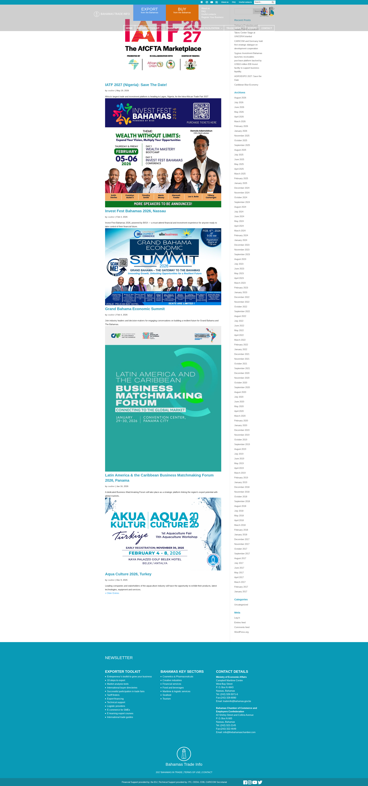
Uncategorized (241, 604)
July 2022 (238, 321)
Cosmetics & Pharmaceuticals (178, 676)
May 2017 (239, 572)
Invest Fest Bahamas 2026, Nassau (135, 211)
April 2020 (239, 411)
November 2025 (241, 135)
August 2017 (240, 558)
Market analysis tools (118, 684)
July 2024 (238, 211)
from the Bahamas (149, 12)
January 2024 (240, 240)
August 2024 (240, 207)
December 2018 (241, 487)
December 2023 (241, 245)
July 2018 (238, 511)
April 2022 (239, 335)
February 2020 (241, 420)
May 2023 (239, 273)
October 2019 (240, 439)
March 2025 (240, 173)
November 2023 (241, 249)
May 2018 (239, 515)
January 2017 (240, 591)
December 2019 (241, 430)
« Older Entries (112, 593)
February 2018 (241, 530)
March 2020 (240, 416)
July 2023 (238, 264)
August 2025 (240, 150)
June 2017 (239, 568)
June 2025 (239, 159)
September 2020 (242, 387)
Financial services (172, 684)
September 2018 (242, 501)
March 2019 (240, 473)
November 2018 (241, 492)
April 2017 (239, 577)
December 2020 (241, 373)
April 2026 (239, 116)
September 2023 (242, 254)
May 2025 (239, 164)
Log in (237, 617)
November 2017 (241, 544)
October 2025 (240, 140)
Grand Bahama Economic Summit (135, 309)
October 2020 (240, 382)
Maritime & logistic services (176, 691)
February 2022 (241, 344)
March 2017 (240, 582)
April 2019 (239, 468)
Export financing (115, 698)
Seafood (167, 695)
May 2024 (239, 221)
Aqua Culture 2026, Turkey (128, 574)
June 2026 (239, 107)
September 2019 (242, 444)
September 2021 (242, 368)
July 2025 (238, 154)
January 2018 (240, 534)
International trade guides (120, 717)
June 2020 (239, 401)
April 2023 (239, 278)
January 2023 (240, 292)
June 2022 (239, 325)
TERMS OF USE (192, 772)
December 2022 (241, 297)
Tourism (167, 698)
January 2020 (240, 425)
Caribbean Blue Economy (246, 84)
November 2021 (241, 359)
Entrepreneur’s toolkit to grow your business (129, 676)
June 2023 (239, 268)
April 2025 (239, 169)
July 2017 (238, 563)
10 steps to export (116, 680)
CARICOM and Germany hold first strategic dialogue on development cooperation (248, 45)
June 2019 (239, 458)
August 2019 (240, 449)
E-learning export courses (120, 713)
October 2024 (240, 197)
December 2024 (241, 188)
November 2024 (241, 192)
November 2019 (241, 435)
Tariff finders (113, 695)
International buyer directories (122, 687)
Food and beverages (173, 687)
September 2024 (242, 202)
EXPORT (149, 9)
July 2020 (238, 397)
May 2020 (239, 406)
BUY (182, 9)
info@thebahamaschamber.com (239, 732)
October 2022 (240, 306)
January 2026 (240, 131)
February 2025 (241, 178)
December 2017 (241, 539)
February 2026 (241, 126)
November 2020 (241, 378)
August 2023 (240, 259)
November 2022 (241, 302)
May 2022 (239, 330)
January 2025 (240, 183)
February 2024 (241, 235)
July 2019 (238, 454)
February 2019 (241, 477)
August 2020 (240, 392)
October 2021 (240, 363)
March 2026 (240, 121)
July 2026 (238, 102)
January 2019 (240, 482)
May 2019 (239, 463)
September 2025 (242, 145)
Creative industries (172, 680)
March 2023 (240, 283)
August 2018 (240, 506)
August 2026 (240, 97)
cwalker (111, 90)
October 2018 (240, 496)
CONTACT (207, 772)
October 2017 (240, 549)
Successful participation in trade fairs (125, 691)
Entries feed (240, 622)
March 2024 (240, 230)
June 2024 (239, 216)
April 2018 (239, 520)
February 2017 (241, 587)
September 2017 (242, 553)
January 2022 (240, 349)
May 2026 (239, 112)
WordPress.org (241, 632)
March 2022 (240, 340)
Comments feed (241, 627)
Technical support (116, 702)
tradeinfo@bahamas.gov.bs (237, 701)
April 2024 (239, 226)
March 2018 (240, 525)
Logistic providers (116, 706)
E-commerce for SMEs (118, 710)
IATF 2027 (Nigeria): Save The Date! (136, 85)
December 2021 (241, 354)
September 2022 (242, 311)
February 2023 (241, 287)
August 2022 (240, 316)
